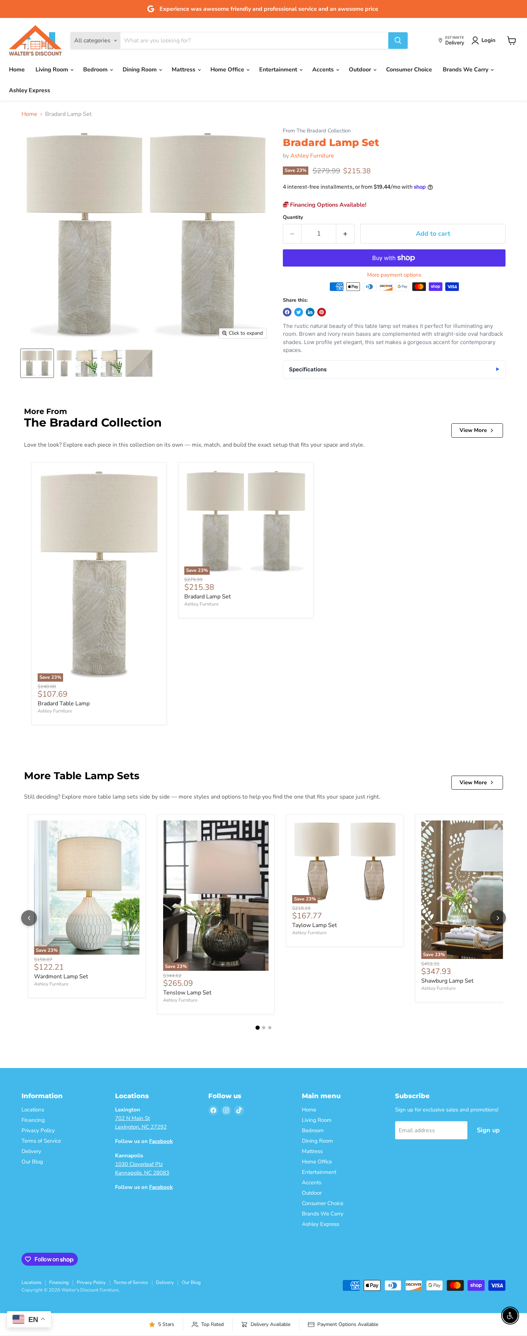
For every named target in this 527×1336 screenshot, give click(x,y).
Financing (33, 1120)
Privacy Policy (38, 1130)
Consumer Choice (409, 70)
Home (17, 70)
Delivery (31, 1151)
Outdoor (360, 70)
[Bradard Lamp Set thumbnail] (37, 363)
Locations (33, 1109)
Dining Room (140, 70)
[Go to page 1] (257, 1027)
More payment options (394, 275)
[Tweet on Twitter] (298, 312)
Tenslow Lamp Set (187, 993)
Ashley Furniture (312, 156)
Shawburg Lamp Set (447, 981)
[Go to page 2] (263, 1027)
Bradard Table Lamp (64, 703)
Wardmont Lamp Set (61, 976)
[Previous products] (29, 918)
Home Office (228, 70)
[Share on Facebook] (287, 312)
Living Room (52, 70)
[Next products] (498, 918)
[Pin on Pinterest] (321, 312)
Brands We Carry (466, 70)
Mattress (184, 70)
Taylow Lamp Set (314, 925)
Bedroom (96, 70)
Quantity (293, 217)
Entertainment (279, 70)
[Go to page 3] (269, 1027)
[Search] (398, 40)
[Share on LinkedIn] (310, 312)
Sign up (488, 1130)
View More (473, 430)
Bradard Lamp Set (207, 597)
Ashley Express (29, 90)
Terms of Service (41, 1140)
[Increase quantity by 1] (345, 234)
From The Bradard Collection (317, 131)
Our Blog (32, 1161)
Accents (323, 70)
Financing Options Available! (327, 205)
